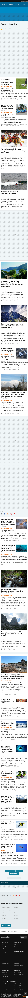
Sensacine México (18, 985)
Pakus (6, 207)
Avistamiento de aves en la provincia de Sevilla (8, 846)
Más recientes (10, 871)
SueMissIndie (7, 100)
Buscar (26, 931)
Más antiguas (14, 873)
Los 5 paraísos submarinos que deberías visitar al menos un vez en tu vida (7, 749)
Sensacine (16, 954)
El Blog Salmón (17, 972)
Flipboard (14, 513)
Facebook (4, 513)
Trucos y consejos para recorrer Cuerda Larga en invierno (7, 723)
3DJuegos (16, 944)
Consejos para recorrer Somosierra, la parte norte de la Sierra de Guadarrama (12, 591)
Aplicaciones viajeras (6, 921)
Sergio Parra (8, 343)
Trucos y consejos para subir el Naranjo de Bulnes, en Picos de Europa (12, 633)
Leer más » (19, 98)
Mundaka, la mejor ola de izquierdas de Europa (10, 192)
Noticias (17, 4)
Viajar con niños (18, 921)
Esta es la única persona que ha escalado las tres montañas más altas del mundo (12, 325)
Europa (24, 4)
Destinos (4, 915)
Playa (18, 28)
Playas (13, 28)
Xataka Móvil (4, 946)
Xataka (3, 944)
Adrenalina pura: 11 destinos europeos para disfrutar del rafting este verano (13, 151)
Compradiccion (5, 976)
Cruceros (4, 918)
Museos (16, 907)
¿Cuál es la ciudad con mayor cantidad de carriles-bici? (7, 350)
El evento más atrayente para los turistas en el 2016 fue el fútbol (7, 81)
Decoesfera (4, 974)
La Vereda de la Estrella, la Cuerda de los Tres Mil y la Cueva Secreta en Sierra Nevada (7, 799)
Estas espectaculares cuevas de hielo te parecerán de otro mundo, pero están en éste (8, 549)
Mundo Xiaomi (5, 952)
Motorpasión (17, 963)
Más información (22, 996)
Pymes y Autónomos (19, 974)
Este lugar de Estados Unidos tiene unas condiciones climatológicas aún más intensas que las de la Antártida (13, 395)
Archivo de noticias (14, 877)
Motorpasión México (19, 989)
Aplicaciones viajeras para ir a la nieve (8, 822)
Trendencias (4, 972)
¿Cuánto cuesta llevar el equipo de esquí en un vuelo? (8, 773)
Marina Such (8, 125)
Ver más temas (6, 925)
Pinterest (11, 513)
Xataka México (5, 983)
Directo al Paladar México (7, 989)
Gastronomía (17, 910)
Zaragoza (23, 28)
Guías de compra (20, 882)
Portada (20, 871)
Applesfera (4, 948)
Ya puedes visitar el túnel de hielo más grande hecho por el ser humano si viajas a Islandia (8, 523)
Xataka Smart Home (6, 950)
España (11, 4)
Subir (22, 937)
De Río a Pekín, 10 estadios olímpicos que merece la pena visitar (7, 107)
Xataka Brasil (4, 985)
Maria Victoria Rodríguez (11, 166)
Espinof (16, 956)
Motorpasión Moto (18, 965)
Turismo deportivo (6, 86)
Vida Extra (16, 946)
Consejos (4, 4)
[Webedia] (24, 1)
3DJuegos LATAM (18, 983)
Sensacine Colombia (18, 987)
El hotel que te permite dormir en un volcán (7, 701)
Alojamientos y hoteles (7, 910)
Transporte (12, 882)
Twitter (1, 513)
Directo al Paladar (5, 963)
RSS (8, 513)
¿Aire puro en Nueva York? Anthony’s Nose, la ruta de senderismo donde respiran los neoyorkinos (12, 283)
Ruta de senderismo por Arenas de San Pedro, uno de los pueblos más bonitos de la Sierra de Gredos (13, 676)
